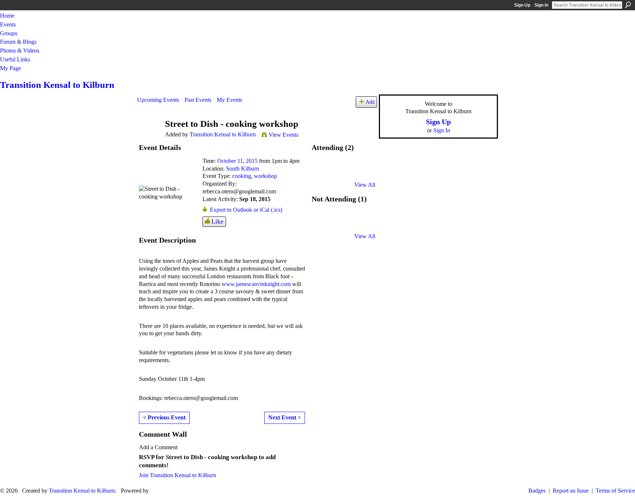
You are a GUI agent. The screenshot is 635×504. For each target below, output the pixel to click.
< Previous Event (164, 417)
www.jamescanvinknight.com (256, 284)
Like (217, 221)
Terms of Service (615, 490)
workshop (265, 176)
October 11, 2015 (237, 161)
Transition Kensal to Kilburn (57, 85)
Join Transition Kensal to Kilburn (177, 475)
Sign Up (522, 5)
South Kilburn (242, 168)
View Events (283, 135)
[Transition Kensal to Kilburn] (149, 138)
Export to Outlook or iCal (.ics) (246, 210)
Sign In (541, 5)
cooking (241, 176)
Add (370, 102)
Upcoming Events (158, 100)
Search (628, 4)
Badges (537, 490)
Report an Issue (571, 490)
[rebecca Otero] (324, 171)
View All (364, 185)
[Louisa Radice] (324, 222)
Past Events (197, 100)
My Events (229, 100)
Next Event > (284, 417)
